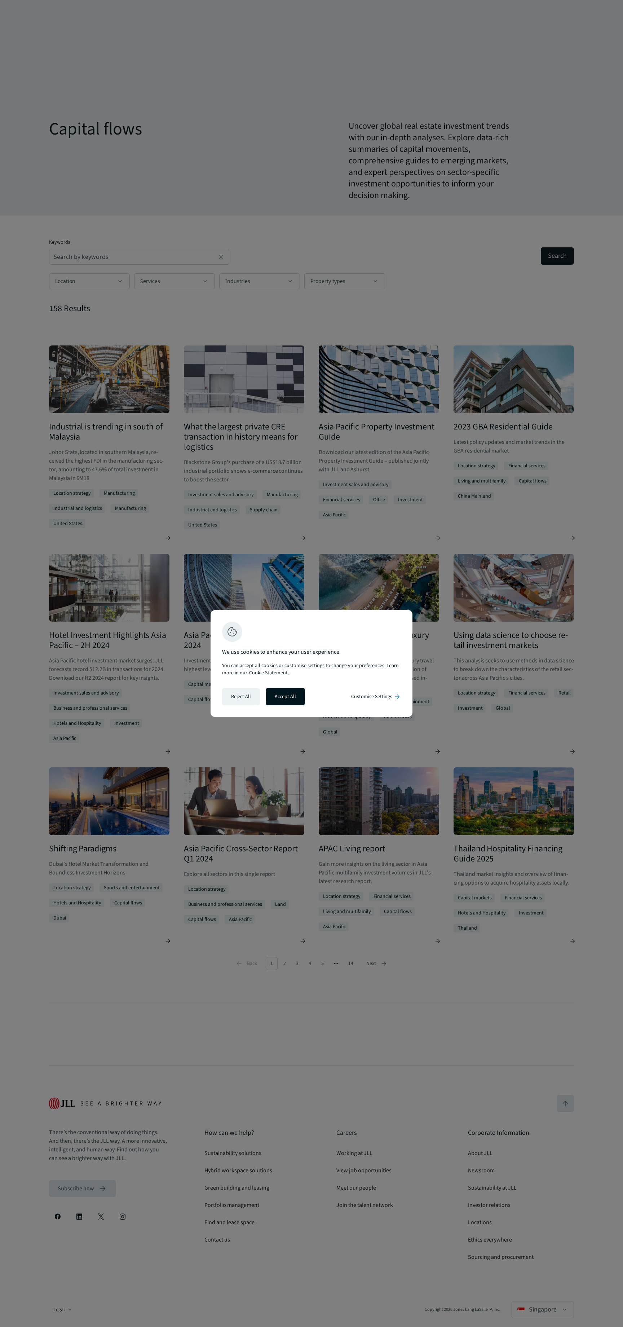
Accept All (285, 696)
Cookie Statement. (269, 672)
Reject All (241, 696)
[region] (311, 663)
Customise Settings (376, 696)
